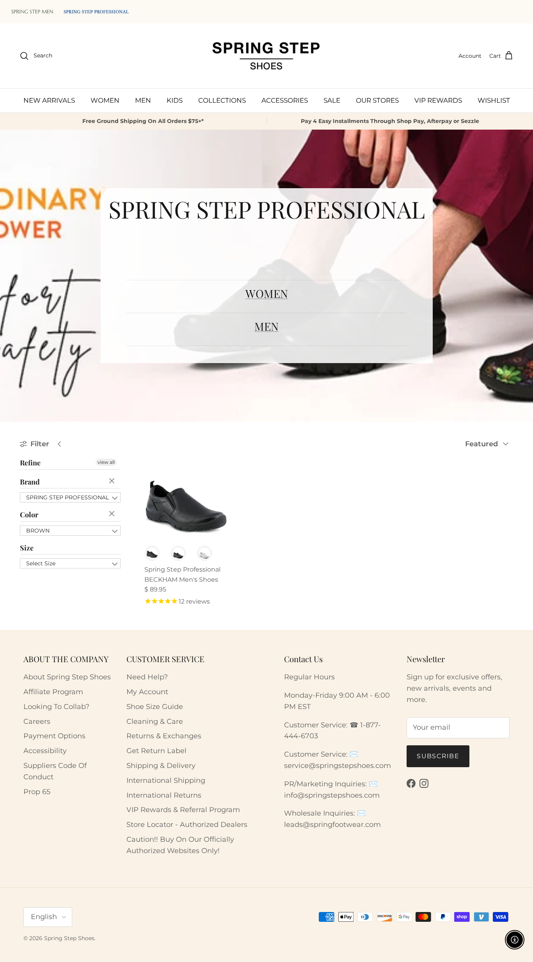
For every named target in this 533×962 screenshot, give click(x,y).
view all (106, 462)
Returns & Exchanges (163, 736)
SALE (331, 100)
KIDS (175, 100)
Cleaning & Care (154, 721)
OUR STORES (377, 100)
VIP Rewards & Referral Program (183, 809)
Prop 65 (36, 791)
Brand (30, 481)
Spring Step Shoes (69, 938)
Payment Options (54, 736)
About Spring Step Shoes (67, 677)
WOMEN (105, 100)
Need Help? (147, 677)
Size (27, 547)
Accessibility (45, 750)
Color (29, 514)
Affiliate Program (53, 692)
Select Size (40, 563)
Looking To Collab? (56, 706)
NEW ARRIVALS (49, 100)
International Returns (163, 795)
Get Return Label (156, 750)
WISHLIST (494, 100)
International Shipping (165, 780)
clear (113, 481)
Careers (36, 721)
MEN (143, 100)
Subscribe (438, 756)
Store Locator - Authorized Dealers (186, 824)
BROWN (38, 530)
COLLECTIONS (222, 100)
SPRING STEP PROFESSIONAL (67, 497)
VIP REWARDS (438, 100)
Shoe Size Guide (154, 706)
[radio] (152, 553)
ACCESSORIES (284, 100)
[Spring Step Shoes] (266, 55)
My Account (147, 692)
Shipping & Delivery (160, 765)
